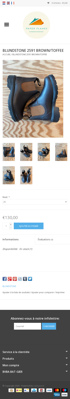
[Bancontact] (26, 390)
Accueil (7, 54)
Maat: (6, 197)
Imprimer (60, 292)
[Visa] (49, 390)
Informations (11, 239)
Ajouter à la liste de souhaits (16, 292)
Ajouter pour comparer (43, 292)
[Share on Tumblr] (25, 279)
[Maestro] (63, 390)
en (8, 3)
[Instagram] (38, 336)
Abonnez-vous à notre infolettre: (35, 318)
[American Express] (56, 394)
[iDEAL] (18, 390)
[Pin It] (15, 279)
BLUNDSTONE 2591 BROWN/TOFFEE (29, 54)
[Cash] (11, 390)
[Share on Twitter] (30, 279)
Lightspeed (38, 385)
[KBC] (33, 390)
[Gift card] (41, 390)
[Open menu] (6, 24)
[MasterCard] (56, 390)
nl (4, 3)
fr (12, 3)
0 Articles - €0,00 (59, 3)
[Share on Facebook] (5, 279)
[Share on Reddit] (20, 279)
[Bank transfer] (63, 394)
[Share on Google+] (10, 279)
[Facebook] (32, 336)
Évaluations (45, 239)
